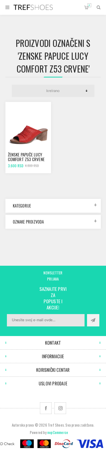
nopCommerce (57, 432)
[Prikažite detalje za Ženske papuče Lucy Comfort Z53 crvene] (28, 125)
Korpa (89, 5)
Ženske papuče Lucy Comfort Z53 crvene (26, 156)
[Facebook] (46, 408)
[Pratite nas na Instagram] (60, 408)
